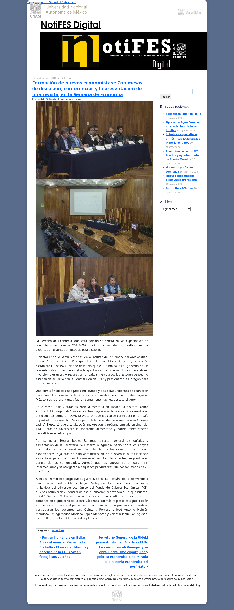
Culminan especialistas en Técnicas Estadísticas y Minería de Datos (183, 138)
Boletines (58, 530)
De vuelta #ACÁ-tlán (179, 188)
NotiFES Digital (71, 24)
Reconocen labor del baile (183, 114)
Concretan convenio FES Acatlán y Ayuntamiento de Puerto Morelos (182, 155)
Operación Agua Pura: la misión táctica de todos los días (182, 126)
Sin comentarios (70, 99)
